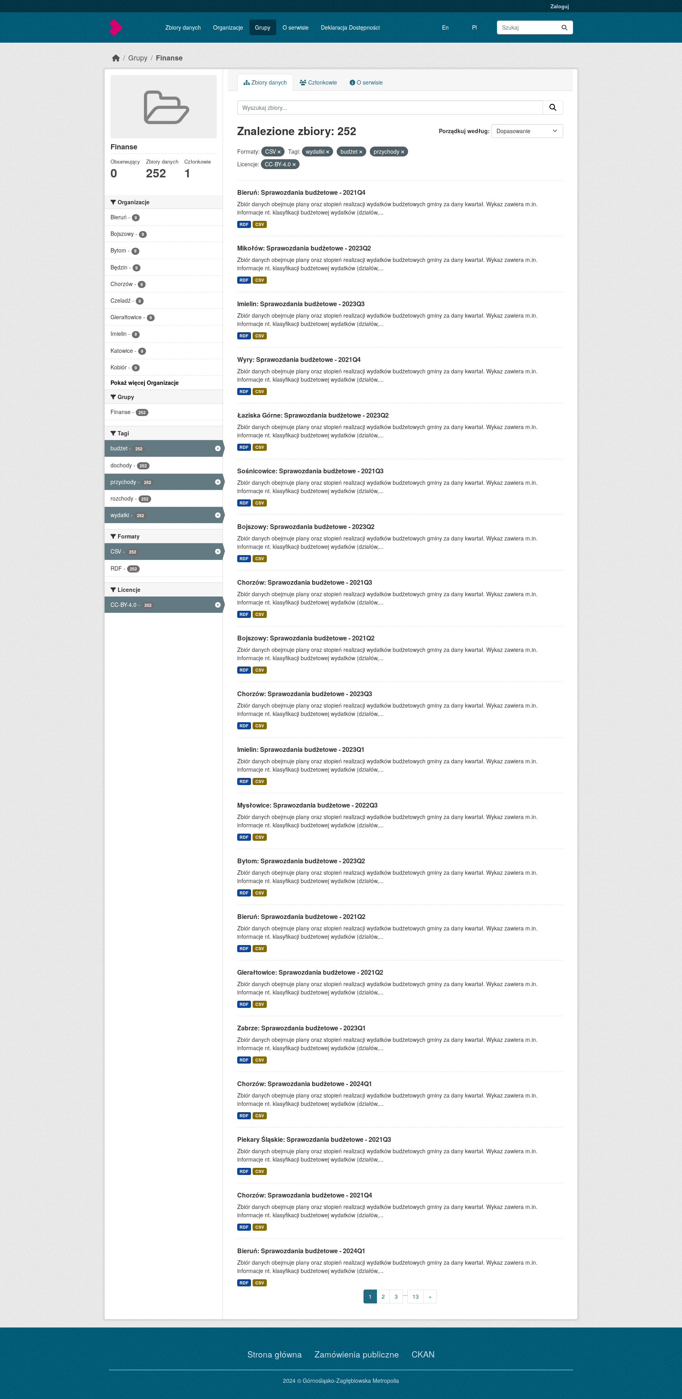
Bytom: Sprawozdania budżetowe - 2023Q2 (301, 860)
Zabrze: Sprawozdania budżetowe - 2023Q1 (301, 1027)
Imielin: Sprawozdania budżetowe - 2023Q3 (301, 303)
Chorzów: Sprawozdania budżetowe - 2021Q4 (304, 1194)
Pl (474, 27)
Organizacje (228, 27)
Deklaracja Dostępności (350, 27)
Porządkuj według (463, 131)
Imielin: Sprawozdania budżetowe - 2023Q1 (301, 749)
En (445, 27)
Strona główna (274, 1354)
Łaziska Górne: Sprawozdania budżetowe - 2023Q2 (313, 415)
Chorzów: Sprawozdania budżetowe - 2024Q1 (304, 1083)
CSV (259, 224)
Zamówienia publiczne (357, 1354)
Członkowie (322, 82)
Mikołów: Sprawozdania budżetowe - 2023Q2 (304, 247)
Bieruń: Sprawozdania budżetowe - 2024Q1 (301, 1250)
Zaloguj (560, 6)
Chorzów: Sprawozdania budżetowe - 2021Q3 (304, 582)
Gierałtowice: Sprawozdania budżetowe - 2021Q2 (310, 972)
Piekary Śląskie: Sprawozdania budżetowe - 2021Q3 (314, 1139)
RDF (244, 224)
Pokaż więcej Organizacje (145, 382)
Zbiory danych (183, 27)
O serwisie (296, 27)
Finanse (169, 57)
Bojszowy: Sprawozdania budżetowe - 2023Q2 (306, 526)
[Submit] (564, 27)
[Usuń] (279, 152)
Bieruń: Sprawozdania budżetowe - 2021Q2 (301, 916)
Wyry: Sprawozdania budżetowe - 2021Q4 (299, 359)
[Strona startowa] (116, 57)
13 (415, 1296)
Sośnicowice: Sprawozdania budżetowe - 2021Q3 (310, 470)
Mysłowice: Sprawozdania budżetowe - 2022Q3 (307, 805)
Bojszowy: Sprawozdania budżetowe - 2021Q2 (306, 637)
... (405, 1293)
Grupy (262, 27)
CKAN (423, 1354)
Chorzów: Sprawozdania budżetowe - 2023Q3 (304, 693)
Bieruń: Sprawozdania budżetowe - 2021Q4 (301, 192)
